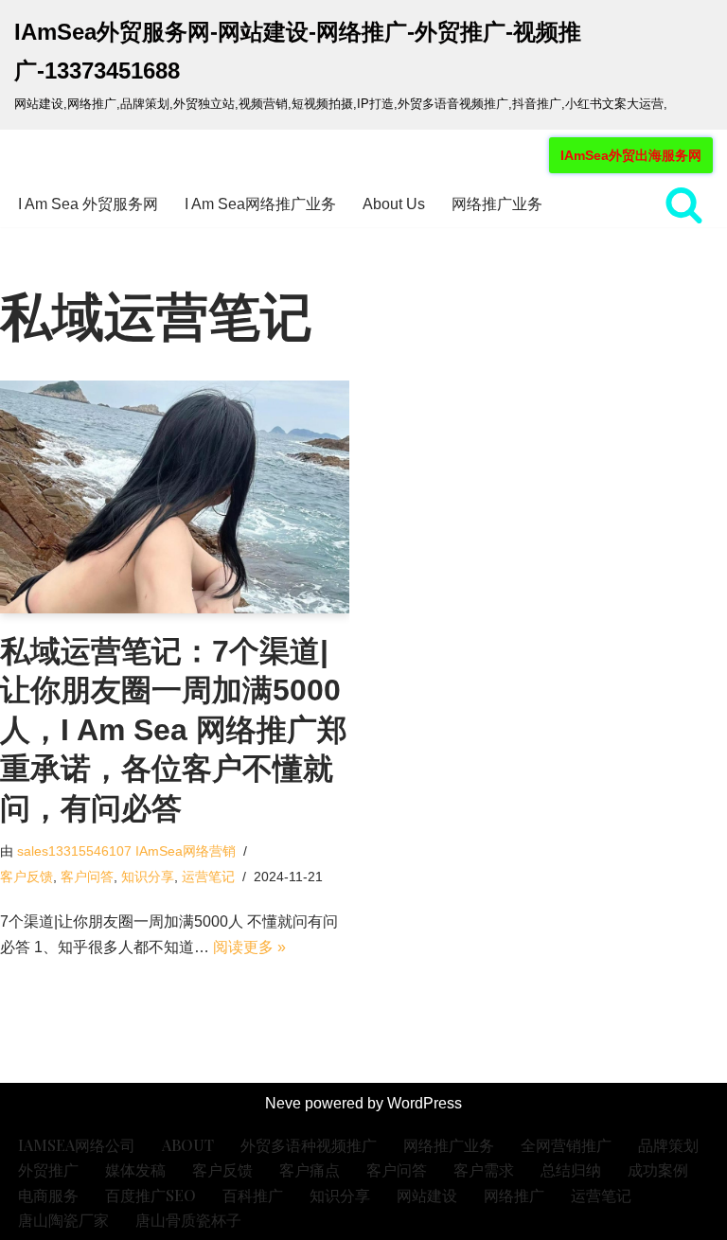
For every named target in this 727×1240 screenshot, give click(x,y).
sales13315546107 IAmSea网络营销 (126, 851)
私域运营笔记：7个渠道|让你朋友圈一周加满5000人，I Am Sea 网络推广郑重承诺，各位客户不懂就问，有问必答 (173, 729)
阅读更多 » (249, 947)
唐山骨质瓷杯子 (188, 1220)
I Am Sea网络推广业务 (260, 204)
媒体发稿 (135, 1169)
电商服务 (48, 1195)
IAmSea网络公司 (76, 1145)
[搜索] (684, 204)
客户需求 (483, 1169)
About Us (394, 204)
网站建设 (427, 1195)
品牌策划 (668, 1145)
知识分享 (147, 876)
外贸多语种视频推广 (308, 1145)
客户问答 (87, 876)
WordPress (424, 1103)
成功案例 (658, 1169)
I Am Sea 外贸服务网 (88, 204)
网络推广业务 (497, 204)
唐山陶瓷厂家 (63, 1220)
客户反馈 (26, 876)
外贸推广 (48, 1169)
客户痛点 (309, 1169)
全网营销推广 (566, 1145)
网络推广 (514, 1195)
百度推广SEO (150, 1195)
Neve (283, 1103)
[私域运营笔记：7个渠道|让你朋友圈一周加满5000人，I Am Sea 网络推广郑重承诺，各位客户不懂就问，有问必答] (174, 497)
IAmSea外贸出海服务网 (630, 155)
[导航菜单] (36, 155)
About (188, 1145)
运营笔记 (208, 876)
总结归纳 (571, 1169)
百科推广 (252, 1195)
